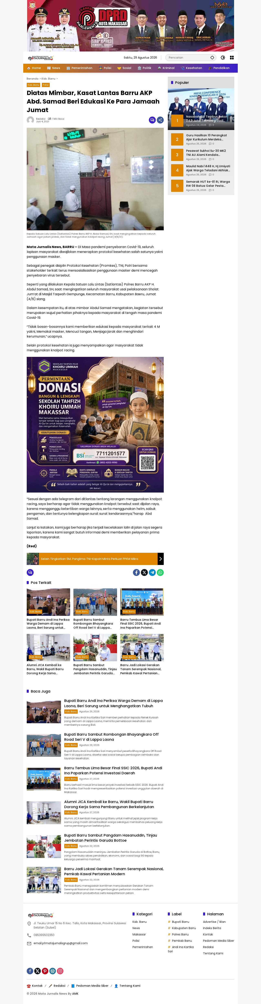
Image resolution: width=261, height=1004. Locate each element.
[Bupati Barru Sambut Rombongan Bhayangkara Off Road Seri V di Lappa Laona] (95, 602)
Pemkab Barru (182, 941)
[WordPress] (52, 971)
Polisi (46, 84)
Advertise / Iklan (214, 922)
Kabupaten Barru (184, 928)
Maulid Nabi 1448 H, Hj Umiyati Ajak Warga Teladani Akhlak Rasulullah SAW (208, 168)
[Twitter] (144, 572)
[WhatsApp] (160, 572)
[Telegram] (152, 572)
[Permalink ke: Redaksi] (31, 120)
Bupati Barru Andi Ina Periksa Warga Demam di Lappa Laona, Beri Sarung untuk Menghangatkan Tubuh (48, 624)
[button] (212, 57)
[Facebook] (136, 572)
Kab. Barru (33, 84)
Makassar (139, 934)
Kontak (208, 934)
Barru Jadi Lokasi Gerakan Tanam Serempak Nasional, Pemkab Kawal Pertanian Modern (140, 669)
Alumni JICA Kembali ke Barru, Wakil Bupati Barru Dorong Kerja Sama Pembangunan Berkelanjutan (48, 669)
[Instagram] (60, 971)
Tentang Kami (213, 953)
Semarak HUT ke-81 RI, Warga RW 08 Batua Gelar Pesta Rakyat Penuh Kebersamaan (208, 184)
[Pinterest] (45, 971)
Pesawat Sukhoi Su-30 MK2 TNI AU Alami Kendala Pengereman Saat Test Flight (207, 153)
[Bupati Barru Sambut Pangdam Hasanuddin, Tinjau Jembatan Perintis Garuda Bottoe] (95, 647)
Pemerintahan (143, 947)
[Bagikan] (160, 120)
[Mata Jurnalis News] (47, 57)
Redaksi (40, 119)
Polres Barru (180, 934)
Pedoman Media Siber (218, 941)
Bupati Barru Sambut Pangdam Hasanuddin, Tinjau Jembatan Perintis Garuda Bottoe (95, 669)
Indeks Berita (212, 928)
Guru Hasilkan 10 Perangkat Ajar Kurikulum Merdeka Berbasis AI (206, 137)
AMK (75, 994)
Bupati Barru (180, 922)
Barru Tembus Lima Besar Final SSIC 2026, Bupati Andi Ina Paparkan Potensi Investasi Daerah (140, 624)
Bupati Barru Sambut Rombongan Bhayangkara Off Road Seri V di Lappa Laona (93, 624)
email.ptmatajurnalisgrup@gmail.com (61, 943)
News (136, 928)
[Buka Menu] (231, 57)
